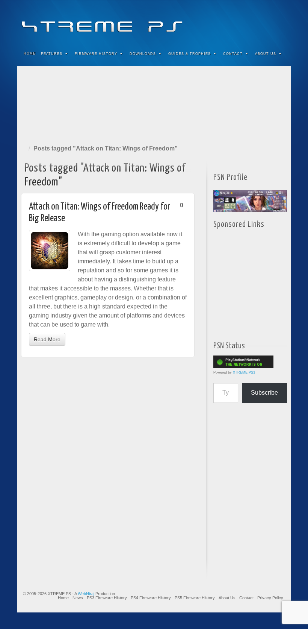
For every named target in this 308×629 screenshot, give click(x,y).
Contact (233, 54)
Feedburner (239, 21)
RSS (280, 21)
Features (51, 54)
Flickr (249, 21)
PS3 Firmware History (107, 598)
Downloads (143, 54)
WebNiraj (86, 593)
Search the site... (280, 53)
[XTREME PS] (154, 22)
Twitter (259, 21)
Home (30, 53)
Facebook (229, 21)
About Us (265, 54)
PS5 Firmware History (195, 598)
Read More (47, 339)
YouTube (270, 21)
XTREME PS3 (244, 372)
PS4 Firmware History (151, 598)
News (77, 598)
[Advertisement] (154, 104)
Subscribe (264, 392)
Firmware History (96, 54)
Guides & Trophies (189, 54)
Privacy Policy (270, 598)
